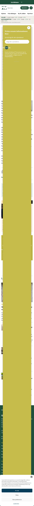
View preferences (17, 499)
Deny (17, 495)
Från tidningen (12, 13)
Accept (17, 490)
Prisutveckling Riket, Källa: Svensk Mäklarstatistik (10, 22)
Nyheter (3, 13)
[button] (31, 477)
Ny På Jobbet (22, 13)
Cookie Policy (16, 503)
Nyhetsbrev (24, 8)
